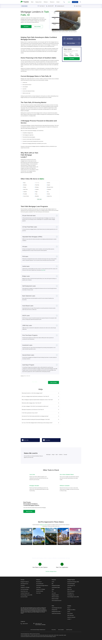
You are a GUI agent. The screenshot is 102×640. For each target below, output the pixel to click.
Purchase (22, 579)
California (60, 454)
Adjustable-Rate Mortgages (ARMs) (32, 236)
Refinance (38, 579)
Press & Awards (70, 613)
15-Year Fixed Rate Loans (29, 227)
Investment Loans (27, 345)
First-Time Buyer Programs (30, 335)
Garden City (49, 196)
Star (48, 191)
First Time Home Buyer (24, 589)
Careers (68, 611)
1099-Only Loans (27, 325)
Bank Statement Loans (28, 296)
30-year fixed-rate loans (29, 215)
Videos (53, 589)
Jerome (48, 193)
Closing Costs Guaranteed (56, 613)
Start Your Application (62, 567)
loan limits (43, 270)
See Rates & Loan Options (40, 567)
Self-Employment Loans (29, 286)
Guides (53, 581)
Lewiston (37, 189)
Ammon (48, 182)
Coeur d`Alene (26, 196)
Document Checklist (24, 596)
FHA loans (25, 256)
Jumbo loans (25, 266)
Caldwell (25, 191)
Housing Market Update (56, 587)
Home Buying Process (24, 583)
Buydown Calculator (55, 598)
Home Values (38, 587)
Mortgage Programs (71, 579)
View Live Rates (37, 26)
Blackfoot (37, 196)
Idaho (57, 454)
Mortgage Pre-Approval (25, 581)
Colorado (65, 454)
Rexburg (36, 187)
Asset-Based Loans (27, 305)
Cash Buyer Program (28, 365)
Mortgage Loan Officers (71, 609)
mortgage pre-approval (43, 524)
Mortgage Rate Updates (56, 585)
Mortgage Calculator (55, 594)
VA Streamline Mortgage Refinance (42, 585)
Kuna (36, 193)
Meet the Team (29, 511)
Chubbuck (49, 189)
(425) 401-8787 (25, 623)
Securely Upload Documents (56, 600)
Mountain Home (50, 187)
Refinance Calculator (55, 596)
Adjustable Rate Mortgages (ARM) (73, 581)
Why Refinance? (39, 581)
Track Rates (71, 58)
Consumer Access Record (36, 633)
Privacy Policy (54, 629)
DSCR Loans (26, 315)
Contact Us (23, 621)
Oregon (53, 454)
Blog (52, 583)
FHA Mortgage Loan (70, 594)
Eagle (36, 191)
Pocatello (25, 193)
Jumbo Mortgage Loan (71, 585)
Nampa (24, 187)
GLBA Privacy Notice (69, 629)
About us (68, 607)
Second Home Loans (28, 355)
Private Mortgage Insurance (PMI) (26, 594)
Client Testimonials (70, 615)
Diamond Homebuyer (71, 591)
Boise (24, 182)
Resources (54, 579)
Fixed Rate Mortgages (71, 583)
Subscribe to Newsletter (71, 617)
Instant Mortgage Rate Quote (57, 607)
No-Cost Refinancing (39, 583)
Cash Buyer (69, 587)
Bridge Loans (26, 276)
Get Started (26, 26)
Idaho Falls (25, 189)
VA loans (24, 246)
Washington (48, 454)
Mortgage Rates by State (56, 611)
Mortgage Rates (54, 609)
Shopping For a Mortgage (25, 587)
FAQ (52, 591)
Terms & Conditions (61, 629)
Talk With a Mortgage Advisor (51, 571)
